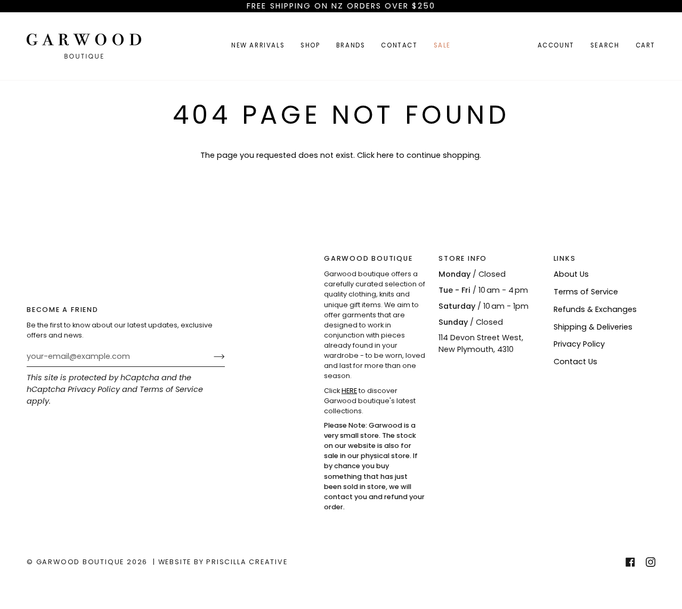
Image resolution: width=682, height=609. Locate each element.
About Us (571, 274)
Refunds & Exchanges (595, 309)
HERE (349, 390)
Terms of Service (171, 389)
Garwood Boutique (81, 561)
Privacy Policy (94, 389)
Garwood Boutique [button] (368, 258)
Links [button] (565, 258)
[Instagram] (650, 562)
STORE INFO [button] (463, 258)
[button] (310, 46)
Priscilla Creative (246, 561)
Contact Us (575, 361)
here (385, 155)
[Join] (211, 356)
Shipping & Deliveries (593, 327)
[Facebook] (630, 562)
